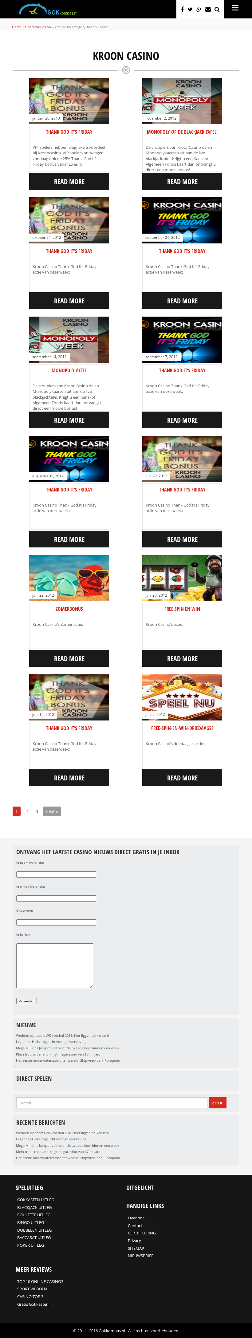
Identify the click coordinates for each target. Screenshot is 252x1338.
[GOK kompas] (48, 14)
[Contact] (208, 9)
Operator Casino (38, 27)
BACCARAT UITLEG (34, 1237)
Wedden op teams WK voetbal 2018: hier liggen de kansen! (62, 1035)
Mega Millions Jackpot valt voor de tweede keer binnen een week (67, 1048)
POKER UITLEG (30, 1245)
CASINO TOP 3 (30, 1296)
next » (52, 811)
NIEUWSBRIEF (140, 1255)
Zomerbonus (69, 609)
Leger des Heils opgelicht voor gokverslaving (51, 1041)
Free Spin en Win (182, 609)
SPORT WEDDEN (32, 1289)
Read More (69, 181)
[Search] (217, 9)
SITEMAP (136, 1248)
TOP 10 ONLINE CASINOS (40, 1281)
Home (17, 27)
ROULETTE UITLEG (33, 1215)
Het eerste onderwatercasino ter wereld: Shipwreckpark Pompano (68, 1060)
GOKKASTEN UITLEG (35, 1199)
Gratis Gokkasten (33, 1304)
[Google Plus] (199, 9)
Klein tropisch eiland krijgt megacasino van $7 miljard (58, 1054)
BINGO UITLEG (30, 1222)
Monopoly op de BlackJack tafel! (182, 131)
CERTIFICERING (142, 1233)
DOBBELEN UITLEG (34, 1230)
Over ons (136, 1218)
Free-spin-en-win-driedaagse (182, 728)
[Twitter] (190, 9)
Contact (135, 1225)
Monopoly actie (69, 370)
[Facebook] (182, 9)
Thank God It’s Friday (69, 131)
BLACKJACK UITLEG (34, 1207)
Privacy (134, 1240)
